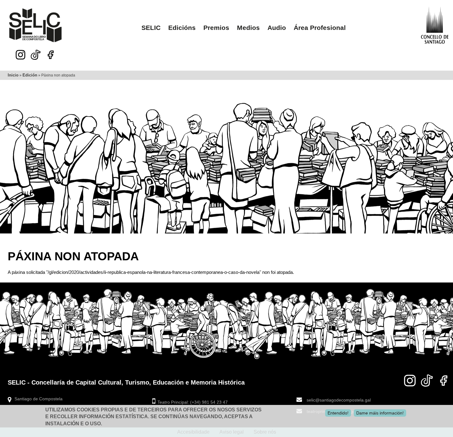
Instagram (20, 55)
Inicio (13, 75)
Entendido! (338, 412)
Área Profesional (320, 27)
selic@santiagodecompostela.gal (339, 400)
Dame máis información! (380, 412)
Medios (248, 27)
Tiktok (36, 53)
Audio (276, 27)
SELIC (151, 27)
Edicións (182, 27)
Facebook (51, 55)
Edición (29, 75)
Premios (216, 27)
